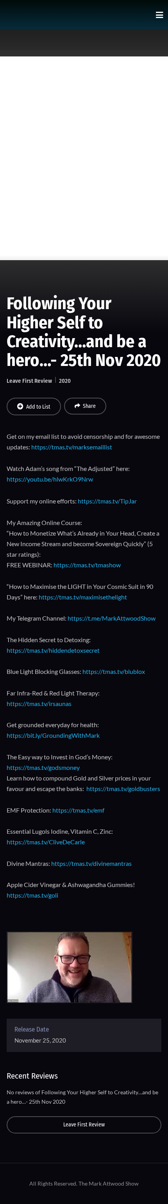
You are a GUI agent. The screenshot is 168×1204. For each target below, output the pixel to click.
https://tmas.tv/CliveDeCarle (46, 842)
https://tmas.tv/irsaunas (39, 703)
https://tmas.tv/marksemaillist (71, 447)
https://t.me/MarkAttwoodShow (111, 618)
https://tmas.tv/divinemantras (91, 863)
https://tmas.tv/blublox (113, 671)
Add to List (38, 407)
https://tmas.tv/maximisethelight (83, 597)
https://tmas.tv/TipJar (107, 501)
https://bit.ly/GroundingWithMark (53, 735)
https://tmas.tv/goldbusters (123, 788)
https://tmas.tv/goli (32, 895)
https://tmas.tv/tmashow (87, 565)
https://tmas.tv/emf (78, 810)
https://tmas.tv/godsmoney (43, 767)
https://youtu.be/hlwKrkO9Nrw (50, 479)
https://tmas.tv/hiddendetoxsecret (53, 650)
